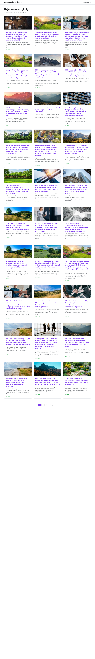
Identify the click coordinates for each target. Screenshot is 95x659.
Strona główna (87, 2)
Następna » (53, 405)
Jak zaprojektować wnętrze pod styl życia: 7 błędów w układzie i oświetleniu (47, 110)
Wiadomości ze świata (13, 2)
